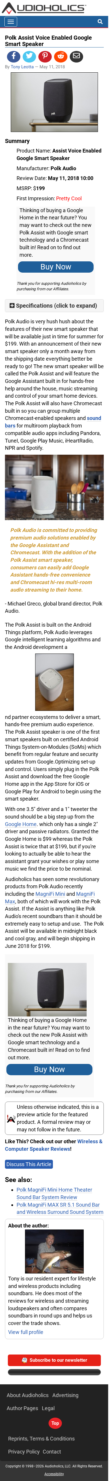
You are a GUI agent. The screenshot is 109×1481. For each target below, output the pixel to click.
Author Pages (22, 1408)
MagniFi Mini (50, 894)
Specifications (34, 305)
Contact (52, 1452)
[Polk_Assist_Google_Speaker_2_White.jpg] (54, 487)
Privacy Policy (24, 1452)
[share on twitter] (29, 57)
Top (55, 1423)
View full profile (25, 1332)
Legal (48, 1408)
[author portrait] (54, 1252)
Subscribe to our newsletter (58, 1360)
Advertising (65, 1395)
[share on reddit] (60, 57)
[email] (76, 57)
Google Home (21, 824)
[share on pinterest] (45, 57)
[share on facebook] (13, 57)
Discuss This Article (28, 1164)
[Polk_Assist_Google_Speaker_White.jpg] (54, 682)
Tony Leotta (22, 66)
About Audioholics (28, 1395)
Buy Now (55, 266)
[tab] (54, 306)
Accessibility (54, 1474)
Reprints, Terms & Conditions (41, 1439)
